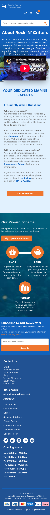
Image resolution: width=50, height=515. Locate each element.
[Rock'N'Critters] (11, 8)
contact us (26, 178)
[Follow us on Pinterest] (25, 440)
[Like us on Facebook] (5, 440)
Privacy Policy (10, 421)
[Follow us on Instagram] (19, 440)
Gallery (6, 412)
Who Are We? (9, 404)
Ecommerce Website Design (17, 510)
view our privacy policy (10, 335)
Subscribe (25, 348)
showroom (13, 136)
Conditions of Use (12, 425)
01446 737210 (23, 181)
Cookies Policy (10, 433)
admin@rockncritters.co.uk (16, 394)
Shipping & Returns (12, 417)
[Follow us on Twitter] (12, 440)
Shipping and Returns (15, 164)
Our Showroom (25, 193)
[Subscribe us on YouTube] (32, 440)
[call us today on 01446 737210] (25, 13)
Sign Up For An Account (17, 238)
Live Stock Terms (11, 429)
